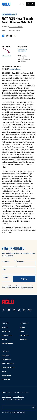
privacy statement (27, 287)
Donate (31, 4)
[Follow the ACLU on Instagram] (14, 310)
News (4, 371)
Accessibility (18, 399)
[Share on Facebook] (3, 37)
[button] (11, 36)
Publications (6, 375)
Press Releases (8, 14)
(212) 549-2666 (22, 51)
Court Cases (6, 359)
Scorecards (6, 379)
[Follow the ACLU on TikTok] (19, 310)
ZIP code (5, 277)
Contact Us (6, 331)
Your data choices (7, 399)
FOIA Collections (8, 363)
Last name (20, 261)
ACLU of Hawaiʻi (16, 27)
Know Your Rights (8, 367)
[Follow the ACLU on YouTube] (9, 310)
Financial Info (7, 335)
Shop (22, 331)
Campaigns (6, 355)
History (4, 339)
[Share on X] (7, 37)
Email (4, 269)
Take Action (24, 335)
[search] (33, 407)
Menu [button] (22, 4)
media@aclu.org (22, 49)
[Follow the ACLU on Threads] (24, 310)
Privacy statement (18, 397)
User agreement (6, 397)
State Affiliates (7, 343)
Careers (4, 327)
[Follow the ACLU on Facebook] (4, 310)
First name (6, 261)
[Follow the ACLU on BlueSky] (29, 310)
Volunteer (23, 339)
